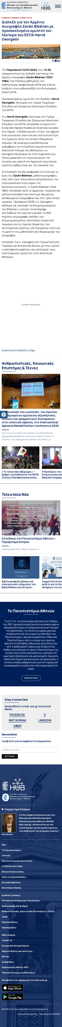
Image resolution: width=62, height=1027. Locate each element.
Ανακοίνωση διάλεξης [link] (15, 350)
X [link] (45, 715)
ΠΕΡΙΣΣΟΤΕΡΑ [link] (31, 678)
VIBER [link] (17, 726)
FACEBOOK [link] (17, 715)
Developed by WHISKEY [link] (50, 1014)
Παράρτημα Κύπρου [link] (17, 809)
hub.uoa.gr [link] (41, 980)
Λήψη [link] (32, 350)
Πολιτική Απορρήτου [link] (27, 1014)
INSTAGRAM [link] (17, 720)
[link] (3, 414)
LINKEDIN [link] (44, 720)
